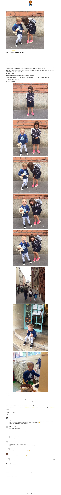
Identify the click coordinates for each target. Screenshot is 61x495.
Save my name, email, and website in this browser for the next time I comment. (17, 476)
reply (54, 426)
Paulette (8, 412)
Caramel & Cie (52, 407)
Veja (33, 407)
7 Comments (13, 412)
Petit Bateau (27, 407)
